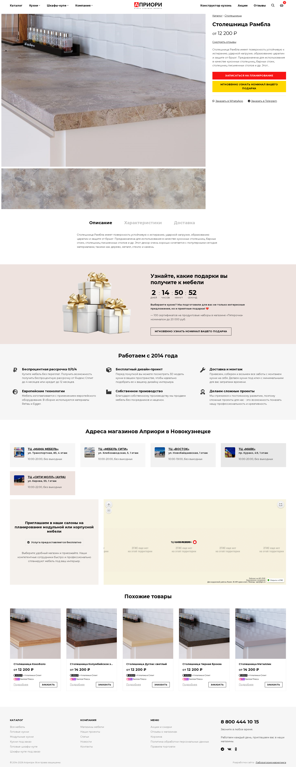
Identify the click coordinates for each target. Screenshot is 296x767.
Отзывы (260, 5)
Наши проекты (90, 731)
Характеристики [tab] (143, 222)
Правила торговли (163, 746)
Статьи (84, 736)
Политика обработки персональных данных (180, 741)
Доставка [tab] (184, 222)
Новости (86, 741)
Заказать (48, 684)
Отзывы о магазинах (164, 731)
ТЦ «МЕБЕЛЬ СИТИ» (113, 449)
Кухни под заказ (20, 741)
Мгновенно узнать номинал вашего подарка (249, 86)
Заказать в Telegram (264, 101)
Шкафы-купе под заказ (25, 751)
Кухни (33, 5)
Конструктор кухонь (216, 5)
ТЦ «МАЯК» (247, 449)
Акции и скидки (161, 727)
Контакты (86, 746)
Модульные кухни (22, 736)
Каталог (16, 5)
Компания (83, 5)
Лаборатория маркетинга (271, 762)
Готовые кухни (19, 731)
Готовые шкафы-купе (24, 746)
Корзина (156, 736)
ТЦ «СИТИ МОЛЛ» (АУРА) (47, 477)
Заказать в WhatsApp (229, 101)
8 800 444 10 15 (240, 722)
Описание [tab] (100, 222)
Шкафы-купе (56, 5)
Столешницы (233, 15)
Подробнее (21, 684)
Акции (243, 5)
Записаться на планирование (249, 75)
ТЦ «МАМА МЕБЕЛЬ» (43, 449)
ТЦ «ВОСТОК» (178, 449)
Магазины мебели (92, 727)
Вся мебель (17, 727)
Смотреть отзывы (224, 42)
